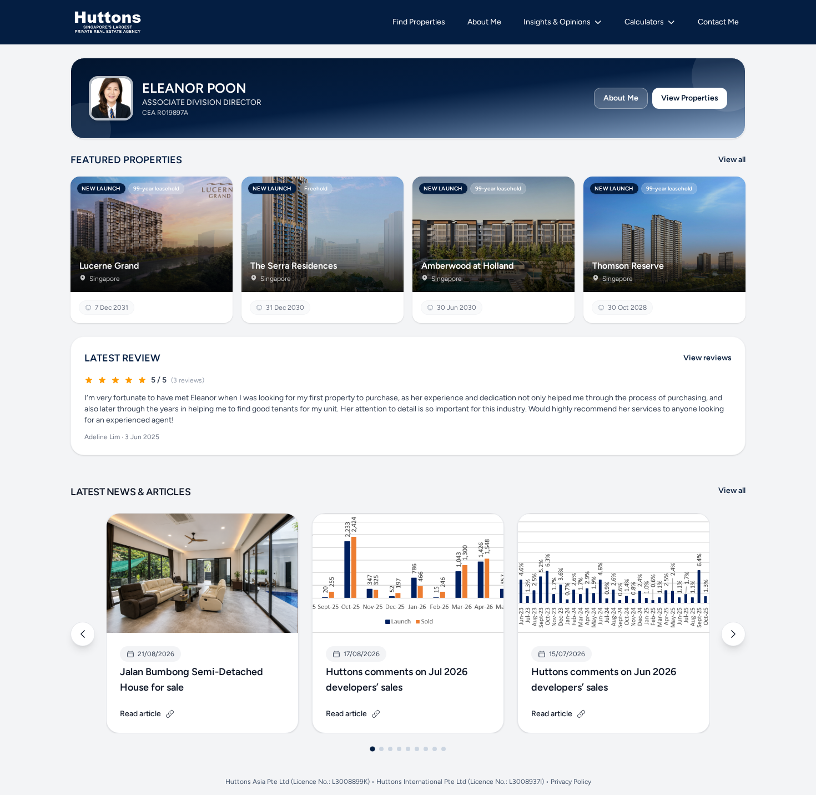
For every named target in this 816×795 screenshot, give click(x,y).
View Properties (689, 98)
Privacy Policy (571, 782)
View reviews (707, 358)
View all (732, 159)
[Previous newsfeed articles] (82, 634)
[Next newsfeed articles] (733, 634)
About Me (620, 98)
